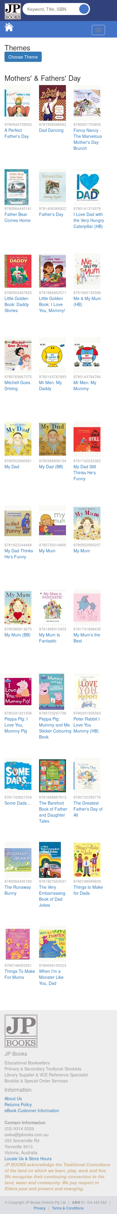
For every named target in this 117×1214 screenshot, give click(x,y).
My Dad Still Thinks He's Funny (85, 472)
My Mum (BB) (17, 635)
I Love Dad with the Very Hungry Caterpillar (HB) (89, 220)
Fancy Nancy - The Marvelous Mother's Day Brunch (88, 139)
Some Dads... (17, 803)
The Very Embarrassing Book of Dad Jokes (52, 896)
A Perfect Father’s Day (16, 133)
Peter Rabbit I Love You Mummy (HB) (87, 725)
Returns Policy (18, 1104)
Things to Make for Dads (88, 890)
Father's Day (51, 214)
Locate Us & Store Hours (28, 1158)
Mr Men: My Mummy (85, 385)
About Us (13, 1098)
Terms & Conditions (68, 1207)
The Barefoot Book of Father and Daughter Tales (53, 812)
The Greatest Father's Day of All (88, 809)
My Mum (47, 551)
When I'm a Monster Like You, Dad (51, 977)
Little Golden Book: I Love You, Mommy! (52, 304)
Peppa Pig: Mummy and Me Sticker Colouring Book (55, 728)
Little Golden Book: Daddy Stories (16, 304)
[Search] (84, 9)
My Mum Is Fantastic (49, 638)
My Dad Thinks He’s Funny (18, 554)
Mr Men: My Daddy (50, 385)
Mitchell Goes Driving (17, 385)
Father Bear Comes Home (17, 217)
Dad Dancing (51, 130)
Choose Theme (23, 57)
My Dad (11, 466)
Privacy (40, 1207)
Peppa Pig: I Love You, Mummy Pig (16, 725)
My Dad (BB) (51, 466)
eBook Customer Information (31, 1110)
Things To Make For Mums (19, 974)
